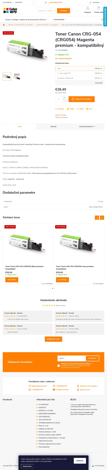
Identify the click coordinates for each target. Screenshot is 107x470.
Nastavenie (27, 466)
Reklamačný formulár (45, 441)
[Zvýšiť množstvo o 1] (64, 97)
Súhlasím (79, 461)
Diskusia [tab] (53, 126)
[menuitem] (27, 19)
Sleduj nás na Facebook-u (89, 386)
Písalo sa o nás (43, 426)
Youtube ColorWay (62, 390)
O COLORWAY (7, 2)
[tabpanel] (28, 254)
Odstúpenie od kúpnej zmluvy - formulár (52, 438)
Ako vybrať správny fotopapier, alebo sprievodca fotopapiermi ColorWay (82, 413)
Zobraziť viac (53, 339)
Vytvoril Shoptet (99, 466)
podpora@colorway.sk (39, 386)
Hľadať (63, 11)
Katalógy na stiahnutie (46, 429)
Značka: (60, 115)
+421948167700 (61, 386)
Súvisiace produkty (86, 126)
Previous (97, 218)
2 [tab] (54, 288)
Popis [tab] (20, 126)
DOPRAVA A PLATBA (46, 411)
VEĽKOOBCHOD (44, 417)
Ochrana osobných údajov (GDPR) (50, 435)
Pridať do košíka (83, 99)
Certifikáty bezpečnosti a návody (49, 423)
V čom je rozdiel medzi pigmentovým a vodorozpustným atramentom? (83, 406)
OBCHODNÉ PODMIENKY (47, 414)
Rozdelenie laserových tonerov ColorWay (83, 409)
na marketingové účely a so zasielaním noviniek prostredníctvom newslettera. (76, 366)
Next (102, 218)
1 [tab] (52, 288)
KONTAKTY (18, 2)
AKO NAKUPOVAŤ (45, 420)
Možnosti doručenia (65, 58)
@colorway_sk (85, 390)
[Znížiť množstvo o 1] (64, 100)
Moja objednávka (44, 447)
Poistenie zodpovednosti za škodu (50, 444)
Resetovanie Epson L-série (47, 432)
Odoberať (92, 358)
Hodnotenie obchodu (53, 300)
